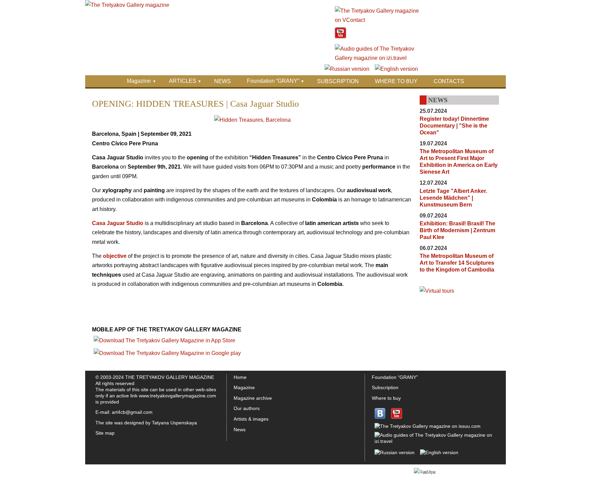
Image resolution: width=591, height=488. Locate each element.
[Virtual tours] (437, 291)
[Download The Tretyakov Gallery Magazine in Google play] (167, 353)
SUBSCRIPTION (338, 81)
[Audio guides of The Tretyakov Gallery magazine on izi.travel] (377, 58)
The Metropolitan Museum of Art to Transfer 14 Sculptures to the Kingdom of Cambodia (457, 263)
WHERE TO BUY (396, 81)
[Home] (127, 5)
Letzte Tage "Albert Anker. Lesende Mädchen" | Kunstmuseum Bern (453, 198)
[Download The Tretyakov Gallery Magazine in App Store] (164, 340)
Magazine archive (253, 398)
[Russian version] (347, 69)
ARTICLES (182, 81)
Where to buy (386, 398)
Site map (105, 433)
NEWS (222, 81)
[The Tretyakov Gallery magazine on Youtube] (340, 36)
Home (240, 377)
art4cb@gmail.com (132, 412)
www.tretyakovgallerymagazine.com (177, 395)
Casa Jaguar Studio (117, 223)
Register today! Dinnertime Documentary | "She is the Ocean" (454, 125)
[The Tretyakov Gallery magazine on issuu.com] (427, 426)
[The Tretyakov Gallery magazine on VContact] (377, 20)
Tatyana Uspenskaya (174, 422)
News (240, 429)
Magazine (139, 81)
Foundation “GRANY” (273, 81)
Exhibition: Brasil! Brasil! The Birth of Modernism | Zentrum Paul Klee (457, 230)
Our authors (247, 408)
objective (115, 256)
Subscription (385, 387)
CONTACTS (449, 81)
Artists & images (251, 419)
